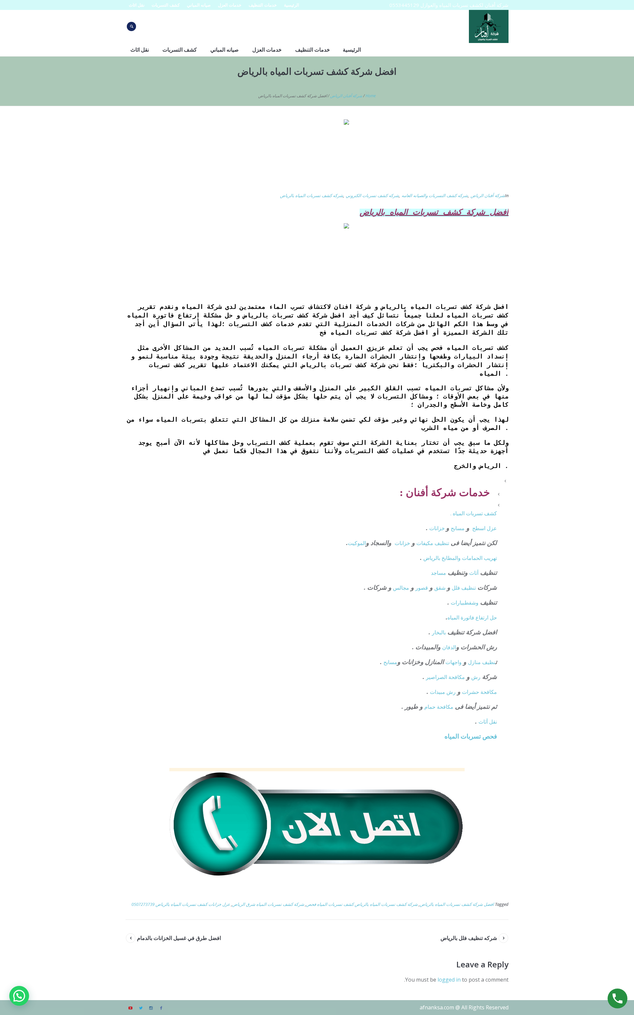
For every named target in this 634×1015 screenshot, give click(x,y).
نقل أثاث (487, 721)
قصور (421, 587)
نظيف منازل (481, 662)
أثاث (473, 572)
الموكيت (357, 543)
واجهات (453, 662)
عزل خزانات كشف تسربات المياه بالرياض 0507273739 (180, 904)
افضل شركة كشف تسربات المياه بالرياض (457, 904)
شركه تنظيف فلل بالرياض (468, 938)
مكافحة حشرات (479, 692)
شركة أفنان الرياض (346, 96)
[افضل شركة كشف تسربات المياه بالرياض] (317, 151)
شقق (439, 587)
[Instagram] (151, 1008)
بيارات (458, 602)
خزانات (437, 528)
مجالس (401, 587)
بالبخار (439, 632)
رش (475, 677)
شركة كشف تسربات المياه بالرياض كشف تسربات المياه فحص (362, 904)
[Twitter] (140, 1008)
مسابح (458, 528)
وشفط (471, 602)
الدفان (449, 647)
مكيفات (425, 543)
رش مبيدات (443, 692)
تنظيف (442, 543)
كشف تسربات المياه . (473, 513)
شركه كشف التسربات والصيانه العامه (435, 195)
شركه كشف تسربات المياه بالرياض (311, 195)
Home (371, 96)
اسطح (479, 528)
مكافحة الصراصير (445, 677)
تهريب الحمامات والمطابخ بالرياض (460, 558)
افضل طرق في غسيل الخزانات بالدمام (179, 938)
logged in (449, 979)
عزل (492, 528)
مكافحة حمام (438, 706)
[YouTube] (130, 1008)
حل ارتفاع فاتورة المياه (472, 617)
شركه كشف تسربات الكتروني (372, 195)
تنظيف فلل (464, 587)
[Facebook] (161, 1008)
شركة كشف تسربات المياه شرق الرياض (268, 904)
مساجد (438, 572)
